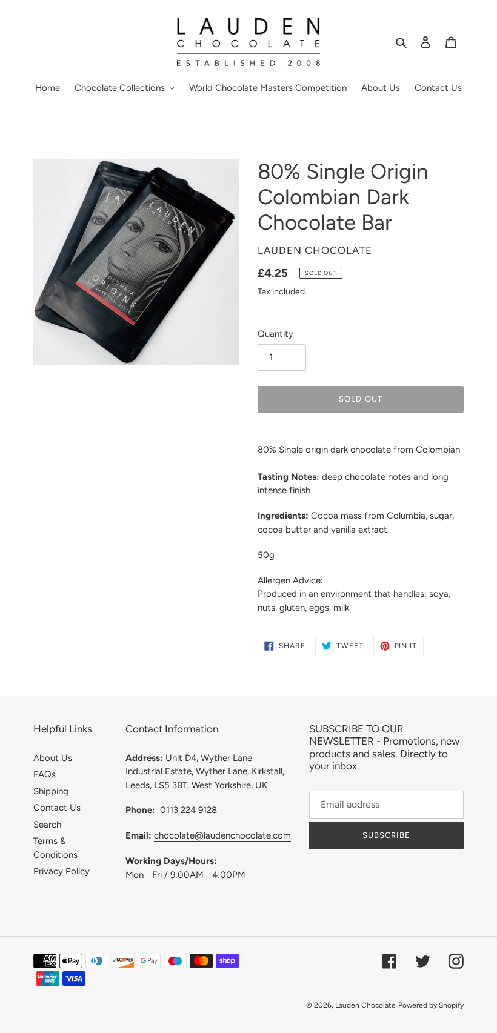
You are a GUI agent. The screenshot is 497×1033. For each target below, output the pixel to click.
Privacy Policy (61, 871)
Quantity (275, 333)
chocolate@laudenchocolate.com (222, 835)
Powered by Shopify (431, 1005)
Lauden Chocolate (365, 1005)
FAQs (44, 774)
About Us (52, 757)
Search (47, 824)
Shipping (50, 791)
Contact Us (57, 807)
